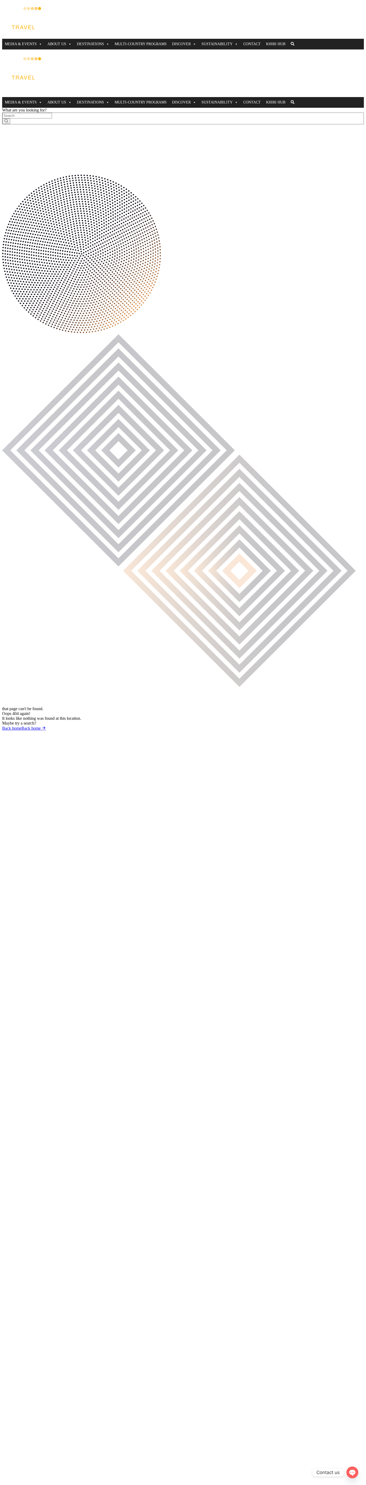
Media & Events (21, 44)
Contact (252, 44)
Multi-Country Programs (141, 44)
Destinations (90, 44)
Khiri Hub (275, 44)
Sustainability (217, 44)
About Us (56, 44)
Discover (181, 44)
